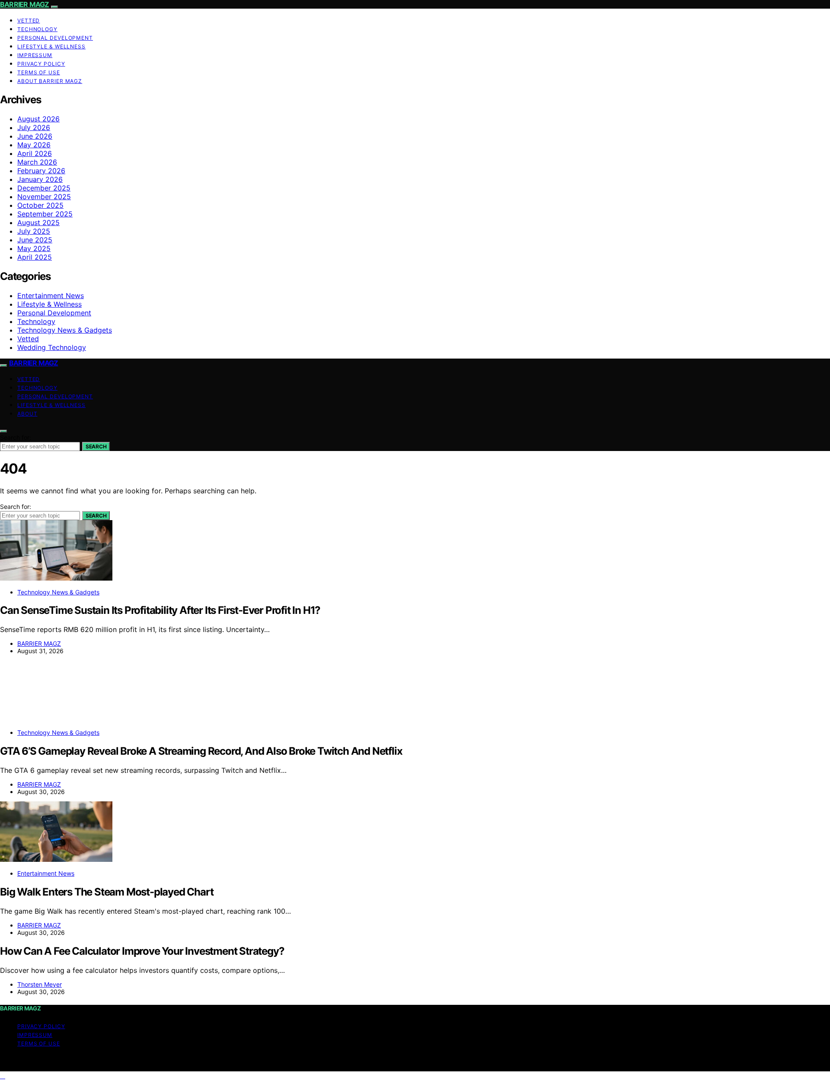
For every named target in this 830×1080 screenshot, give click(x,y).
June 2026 (34, 136)
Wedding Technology (51, 347)
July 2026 (33, 127)
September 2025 (45, 214)
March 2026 (37, 162)
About (27, 413)
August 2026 (38, 118)
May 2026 (34, 144)
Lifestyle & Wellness (51, 46)
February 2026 (41, 170)
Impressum (34, 55)
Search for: (15, 437)
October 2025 (40, 205)
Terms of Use (38, 72)
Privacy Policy (41, 63)
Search (96, 446)
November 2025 (44, 196)
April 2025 (34, 257)
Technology (37, 29)
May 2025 (34, 248)
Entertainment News (50, 295)
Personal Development (55, 38)
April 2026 (34, 153)
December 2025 (43, 188)
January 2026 (40, 179)
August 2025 (38, 222)
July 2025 (33, 231)
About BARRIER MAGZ (49, 81)
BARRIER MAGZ (24, 4)
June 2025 (34, 239)
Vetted (28, 20)
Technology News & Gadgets (64, 330)
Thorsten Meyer (39, 984)
